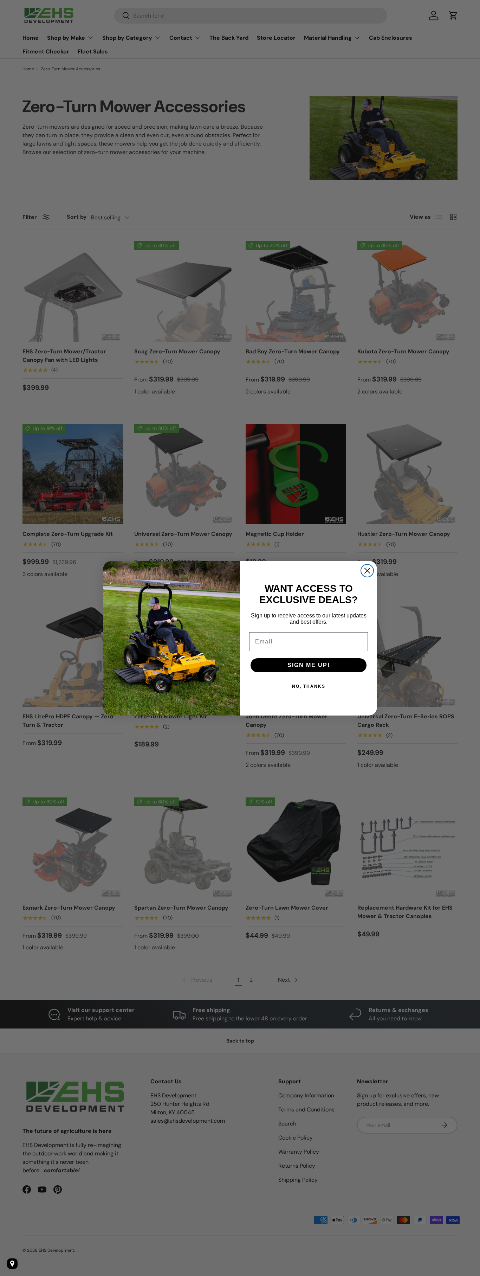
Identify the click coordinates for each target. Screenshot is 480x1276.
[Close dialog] (367, 570)
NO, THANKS (308, 686)
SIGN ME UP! (308, 665)
